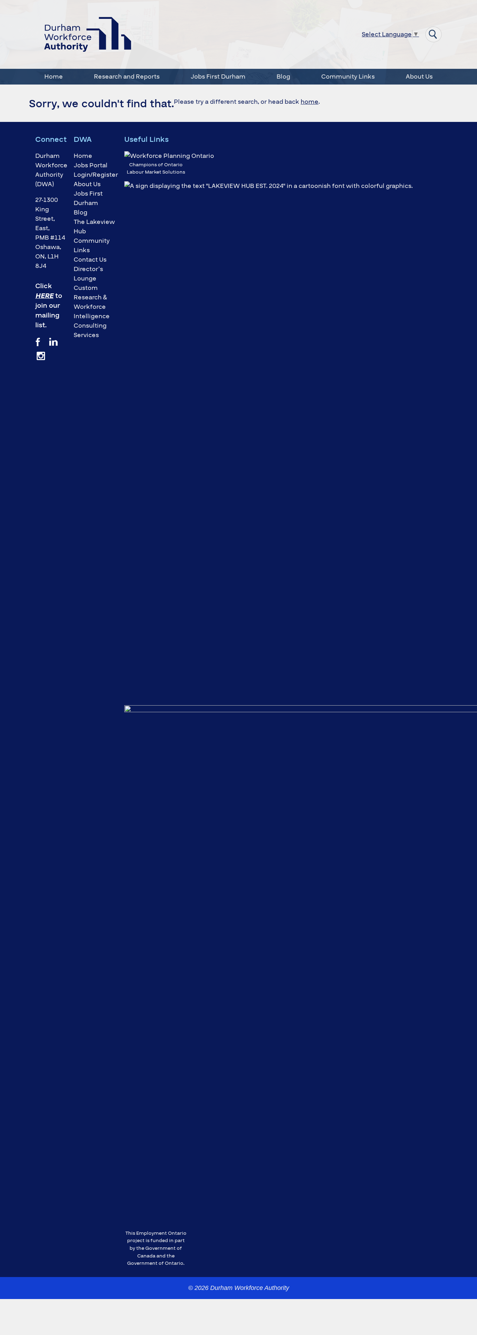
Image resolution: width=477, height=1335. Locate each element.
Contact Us (90, 259)
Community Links (348, 76)
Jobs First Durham (218, 76)
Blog (283, 76)
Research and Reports (127, 76)
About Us (419, 76)
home (309, 101)
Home (53, 76)
